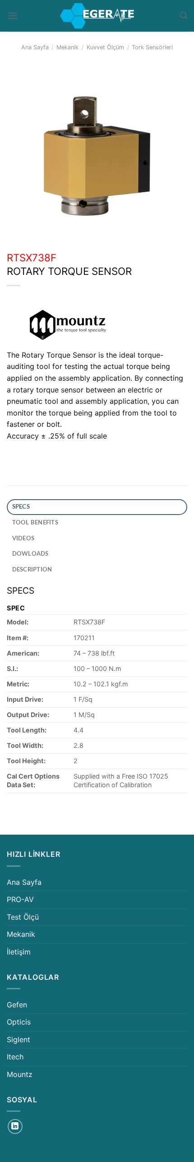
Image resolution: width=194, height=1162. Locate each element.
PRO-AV (20, 899)
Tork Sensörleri (152, 47)
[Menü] (12, 16)
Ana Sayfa (35, 47)
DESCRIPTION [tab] (32, 569)
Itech (15, 1056)
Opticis (19, 1021)
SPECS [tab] (21, 507)
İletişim (19, 951)
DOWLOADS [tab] (30, 554)
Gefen (17, 1004)
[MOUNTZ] (70, 325)
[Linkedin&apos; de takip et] (15, 1126)
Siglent (18, 1039)
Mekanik (67, 47)
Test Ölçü (23, 916)
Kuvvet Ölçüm (105, 47)
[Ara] (183, 15)
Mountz (19, 1074)
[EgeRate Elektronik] (97, 16)
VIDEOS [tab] (23, 538)
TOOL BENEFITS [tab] (35, 522)
